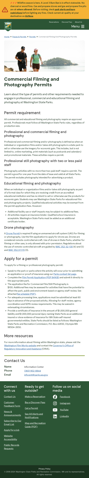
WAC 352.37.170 (16, 250)
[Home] (8, 26)
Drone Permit (13, 233)
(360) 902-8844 (32, 370)
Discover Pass (67, 22)
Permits (32, 37)
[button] (82, 26)
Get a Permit (31, 408)
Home (7, 37)
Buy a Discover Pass (35, 402)
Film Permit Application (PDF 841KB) (40, 277)
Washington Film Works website (20, 345)
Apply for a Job (11, 429)
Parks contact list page (64, 274)
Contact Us (10, 396)
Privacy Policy (44, 468)
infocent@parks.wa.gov (36, 375)
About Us (78, 22)
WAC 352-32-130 (64, 246)
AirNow (29, 16)
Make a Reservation (35, 396)
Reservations (54, 22)
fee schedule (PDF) (26, 294)
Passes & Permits (19, 37)
